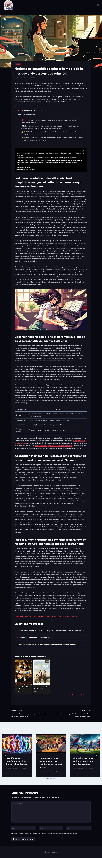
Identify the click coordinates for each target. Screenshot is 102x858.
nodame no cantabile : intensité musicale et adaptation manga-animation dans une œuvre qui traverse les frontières (50, 154)
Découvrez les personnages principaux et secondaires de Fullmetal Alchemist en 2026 (29, 713)
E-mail (42, 828)
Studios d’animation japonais (67, 616)
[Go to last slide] (5, 755)
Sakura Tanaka (21, 78)
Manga (18, 64)
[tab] (47, 778)
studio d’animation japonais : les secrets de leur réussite (53, 446)
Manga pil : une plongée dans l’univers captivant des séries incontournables (73, 713)
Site (68, 828)
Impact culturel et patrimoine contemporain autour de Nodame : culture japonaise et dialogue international (47, 164)
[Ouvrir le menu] (98, 5)
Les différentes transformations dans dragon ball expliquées (16, 761)
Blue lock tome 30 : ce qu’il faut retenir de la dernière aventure (83, 761)
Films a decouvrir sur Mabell (26, 169)
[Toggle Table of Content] (83, 150)
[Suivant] (96, 755)
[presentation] (17, 744)
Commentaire (17, 803)
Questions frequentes (24, 167)
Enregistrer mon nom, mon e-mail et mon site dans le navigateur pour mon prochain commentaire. (45, 833)
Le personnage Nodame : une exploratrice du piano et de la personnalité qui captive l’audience (47, 158)
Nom (14, 828)
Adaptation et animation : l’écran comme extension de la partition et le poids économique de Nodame (49, 160)
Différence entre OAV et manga (25, 616)
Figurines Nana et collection (47, 616)
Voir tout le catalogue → (78, 695)
